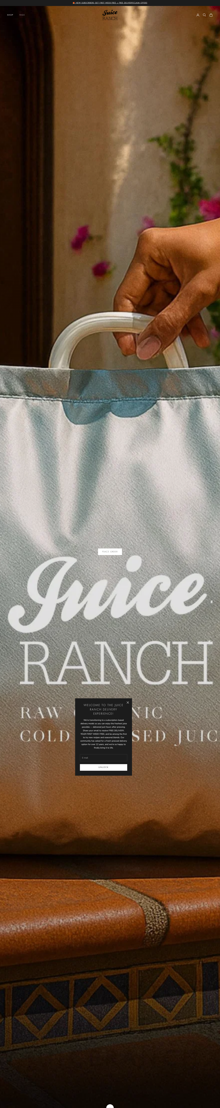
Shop (10, 15)
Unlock (103, 767)
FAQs (22, 15)
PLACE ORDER (110, 552)
